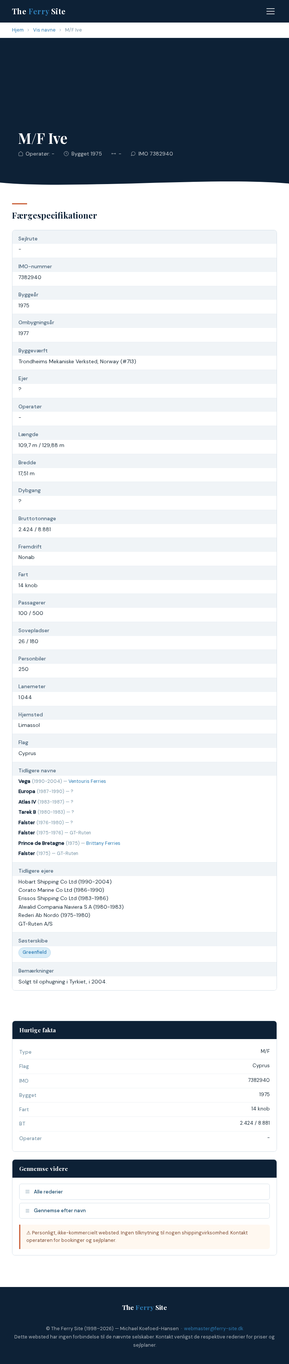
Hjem (18, 30)
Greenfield (35, 952)
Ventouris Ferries (87, 781)
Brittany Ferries (103, 843)
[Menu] (270, 11)
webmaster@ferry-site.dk (213, 1328)
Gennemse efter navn (60, 1210)
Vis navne (44, 30)
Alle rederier (48, 1192)
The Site (39, 11)
